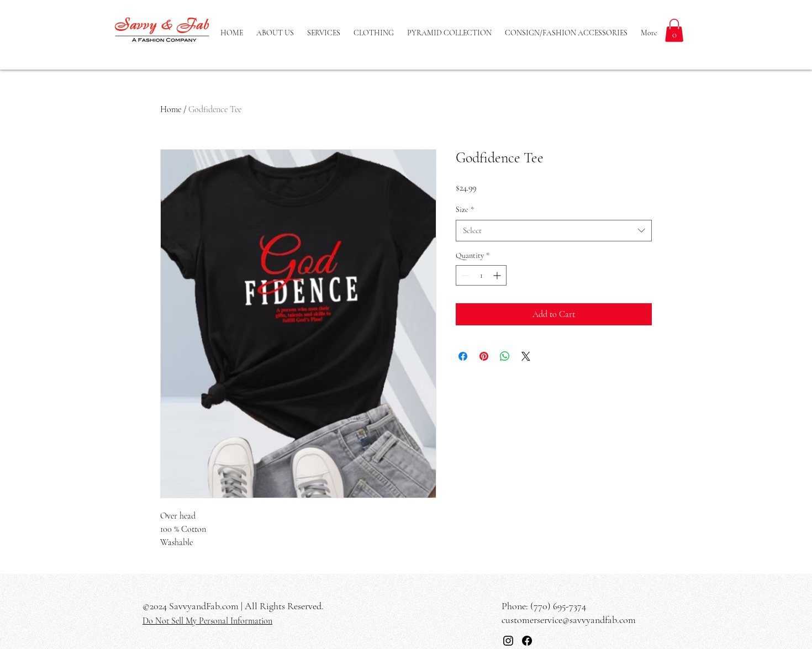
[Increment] (498, 275)
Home (170, 109)
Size (465, 209)
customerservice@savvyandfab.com (569, 620)
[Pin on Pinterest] (484, 356)
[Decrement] (464, 275)
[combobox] (554, 230)
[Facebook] (527, 640)
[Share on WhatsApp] (505, 356)
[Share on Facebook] (463, 356)
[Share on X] (525, 356)
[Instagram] (508, 640)
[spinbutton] (481, 275)
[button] (674, 30)
